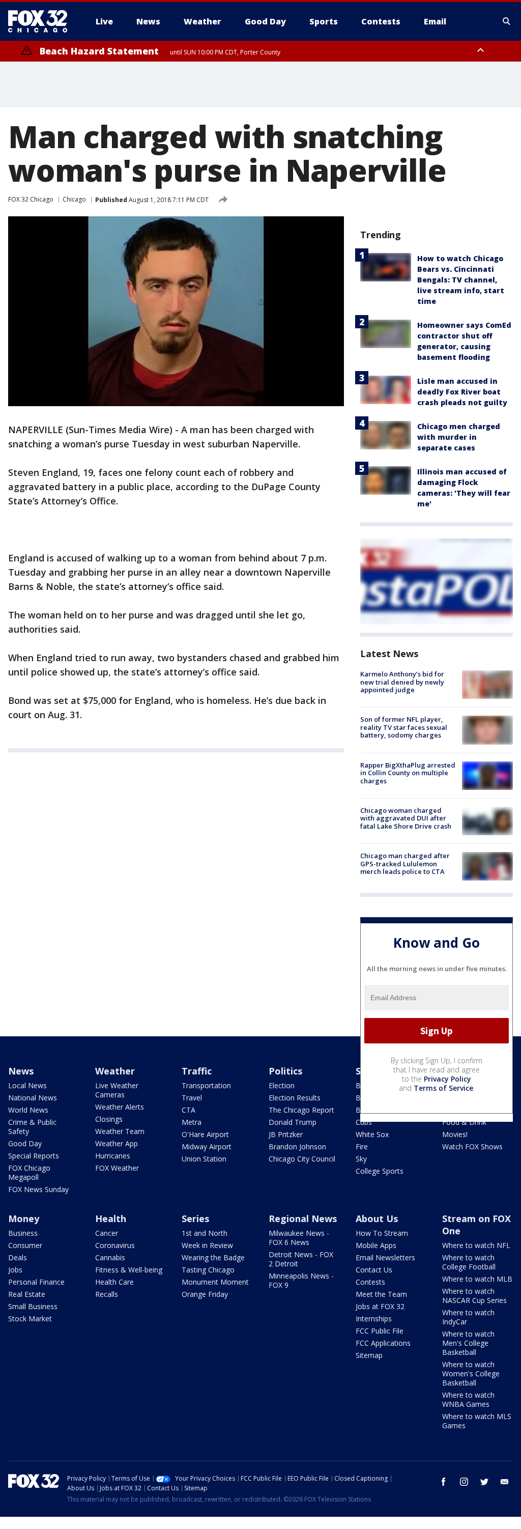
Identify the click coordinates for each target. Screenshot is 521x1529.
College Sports (379, 1171)
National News (32, 1097)
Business (23, 1233)
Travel (192, 1097)
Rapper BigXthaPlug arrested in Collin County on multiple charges (407, 772)
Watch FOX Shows (472, 1146)
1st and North (204, 1233)
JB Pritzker (286, 1134)
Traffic (197, 1071)
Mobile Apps (376, 1245)
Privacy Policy (447, 1079)
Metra (191, 1122)
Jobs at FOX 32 (380, 1306)
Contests (370, 1282)
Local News (27, 1085)
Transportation (206, 1085)
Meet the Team (381, 1294)
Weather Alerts (119, 1107)
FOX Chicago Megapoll (29, 1172)
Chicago (74, 199)
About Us (377, 1218)
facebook (444, 1482)
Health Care (114, 1282)
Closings (109, 1119)
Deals (17, 1257)
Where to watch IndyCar (468, 1317)
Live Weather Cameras (116, 1090)
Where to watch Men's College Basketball (468, 1343)
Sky (361, 1159)
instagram (464, 1482)
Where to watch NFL (476, 1245)
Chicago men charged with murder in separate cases (458, 436)
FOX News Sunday (38, 1189)
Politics (285, 1071)
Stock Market (30, 1318)
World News (28, 1110)
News (21, 1071)
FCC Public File (379, 1331)
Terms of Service (443, 1088)
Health (110, 1218)
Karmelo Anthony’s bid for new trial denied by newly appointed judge (402, 681)
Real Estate (26, 1294)
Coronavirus (115, 1245)
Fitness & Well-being (128, 1270)
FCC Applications (383, 1343)
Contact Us (374, 1270)
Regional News (303, 1218)
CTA (188, 1110)
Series (195, 1218)
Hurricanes (112, 1155)
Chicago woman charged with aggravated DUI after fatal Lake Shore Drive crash (405, 818)
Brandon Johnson (297, 1146)
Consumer (25, 1245)
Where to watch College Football (469, 1262)
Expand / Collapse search (507, 21)
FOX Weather (117, 1168)
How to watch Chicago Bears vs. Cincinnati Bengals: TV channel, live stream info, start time (460, 279)
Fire (362, 1146)
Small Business (32, 1306)
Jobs (15, 1270)
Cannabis (110, 1257)
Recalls (106, 1294)
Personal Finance (36, 1282)
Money (23, 1218)
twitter (484, 1482)
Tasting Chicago (208, 1270)
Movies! (455, 1134)
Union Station (204, 1159)
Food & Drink (464, 1122)
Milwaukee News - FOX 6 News (299, 1237)
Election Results (295, 1097)
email (505, 1482)
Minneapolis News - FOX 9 (301, 1280)
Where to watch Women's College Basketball (471, 1374)
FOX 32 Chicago (30, 199)
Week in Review (207, 1245)
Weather (115, 1071)
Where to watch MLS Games (476, 1420)
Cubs (364, 1122)
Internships (374, 1318)
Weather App (116, 1143)
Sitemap (369, 1355)
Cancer (106, 1233)
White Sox (372, 1134)
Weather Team (119, 1131)
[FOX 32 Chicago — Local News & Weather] (41, 21)
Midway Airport (206, 1146)
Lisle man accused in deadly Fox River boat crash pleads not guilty (462, 391)
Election (282, 1085)
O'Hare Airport (205, 1134)
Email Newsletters (385, 1257)
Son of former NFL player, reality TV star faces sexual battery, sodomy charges (403, 727)
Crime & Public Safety (32, 1126)
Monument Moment (215, 1282)
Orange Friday (205, 1294)
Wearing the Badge (213, 1257)
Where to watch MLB (477, 1279)
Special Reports (33, 1155)
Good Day (25, 1143)
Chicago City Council (302, 1159)
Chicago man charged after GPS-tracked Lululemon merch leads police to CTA (405, 863)
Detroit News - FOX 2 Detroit (301, 1259)
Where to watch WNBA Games (468, 1399)
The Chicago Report (301, 1110)
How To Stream (382, 1233)
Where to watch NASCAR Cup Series (474, 1295)
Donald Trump (292, 1122)
